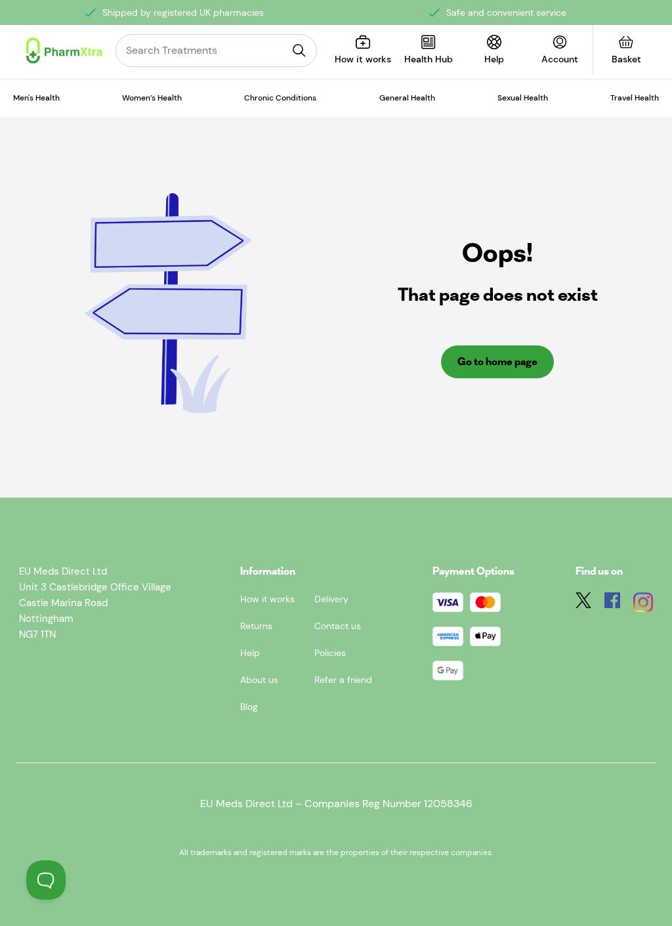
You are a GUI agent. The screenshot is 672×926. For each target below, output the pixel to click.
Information (267, 571)
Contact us (337, 626)
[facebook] (612, 604)
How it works (267, 599)
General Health (407, 98)
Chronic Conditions (280, 98)
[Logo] (64, 50)
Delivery (331, 599)
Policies (330, 653)
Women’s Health (152, 98)
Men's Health (36, 98)
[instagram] (643, 604)
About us (259, 680)
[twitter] (583, 604)
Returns (256, 626)
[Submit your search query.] (299, 50)
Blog (249, 707)
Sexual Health (522, 98)
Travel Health (634, 98)
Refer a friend (343, 680)
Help (250, 653)
